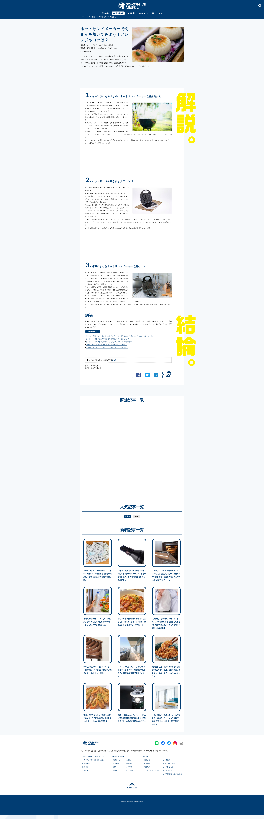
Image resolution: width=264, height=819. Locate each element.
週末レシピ (116, 760)
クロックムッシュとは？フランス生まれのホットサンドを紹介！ (107, 347)
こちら (114, 360)
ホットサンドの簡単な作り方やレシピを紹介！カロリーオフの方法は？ (109, 342)
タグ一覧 (85, 770)
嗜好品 (129, 763)
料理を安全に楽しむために (173, 774)
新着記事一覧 (86, 763)
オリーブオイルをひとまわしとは (93, 760)
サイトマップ (169, 770)
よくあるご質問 (170, 763)
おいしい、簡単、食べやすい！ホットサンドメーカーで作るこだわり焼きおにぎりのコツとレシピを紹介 (120, 336)
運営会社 (147, 760)
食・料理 (116, 763)
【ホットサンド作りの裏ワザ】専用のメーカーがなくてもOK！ (106, 344)
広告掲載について (150, 763)
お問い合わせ (169, 767)
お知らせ (168, 760)
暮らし (115, 770)
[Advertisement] (112, 451)
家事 (114, 767)
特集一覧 (85, 767)
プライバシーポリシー (151, 770)
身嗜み (129, 760)
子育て (129, 767)
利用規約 (147, 767)
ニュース (130, 770)
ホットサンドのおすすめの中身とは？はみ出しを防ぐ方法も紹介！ (107, 339)
